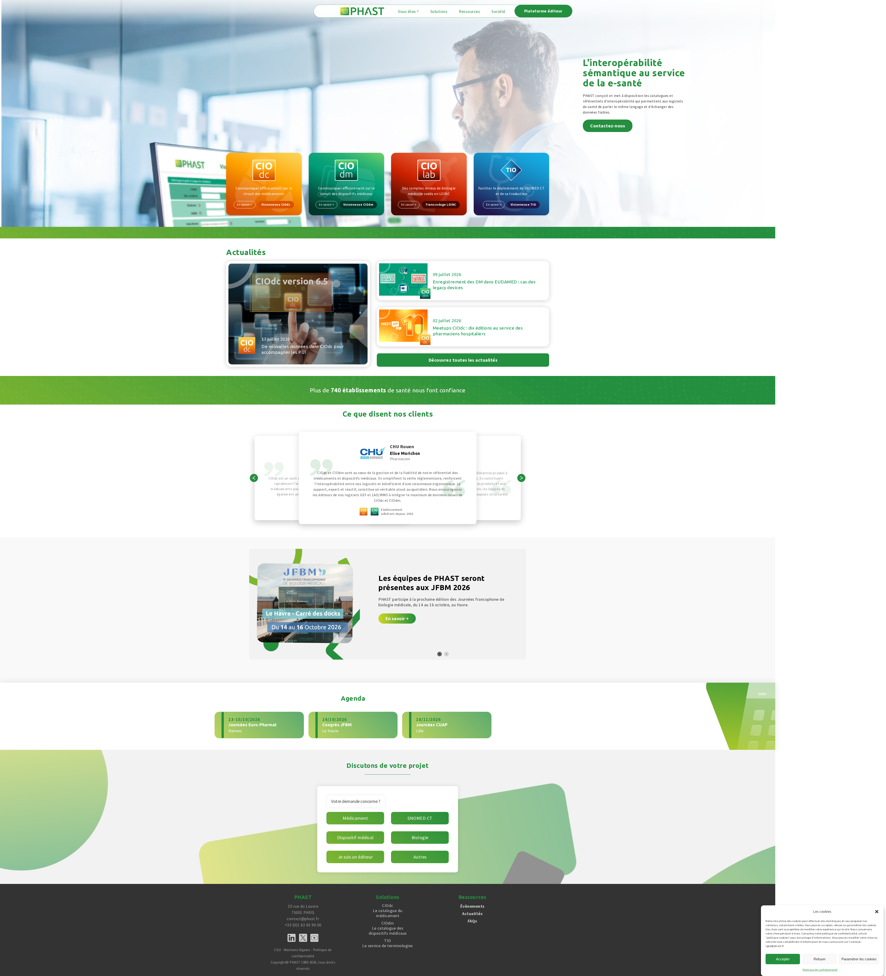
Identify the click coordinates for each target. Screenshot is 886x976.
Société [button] (498, 11)
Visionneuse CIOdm (358, 205)
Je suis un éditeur (355, 857)
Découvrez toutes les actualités (463, 360)
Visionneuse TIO (523, 205)
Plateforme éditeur (543, 11)
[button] (876, 911)
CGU (277, 950)
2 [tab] (446, 654)
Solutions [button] (439, 11)
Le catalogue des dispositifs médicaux (388, 928)
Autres (420, 857)
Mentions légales (297, 950)
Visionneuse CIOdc (275, 205)
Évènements (472, 906)
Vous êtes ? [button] (408, 11)
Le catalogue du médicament (387, 910)
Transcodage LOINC (440, 205)
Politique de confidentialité (820, 969)
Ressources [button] (469, 11)
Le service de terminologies (387, 943)
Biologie (420, 837)
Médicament (355, 818)
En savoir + (244, 205)
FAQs (472, 921)
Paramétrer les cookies (859, 959)
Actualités (472, 913)
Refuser (820, 959)
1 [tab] (439, 654)
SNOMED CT (419, 818)
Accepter (783, 959)
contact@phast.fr (303, 918)
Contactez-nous (607, 126)
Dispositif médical (355, 837)
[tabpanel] (387, 604)
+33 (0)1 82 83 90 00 (303, 925)
